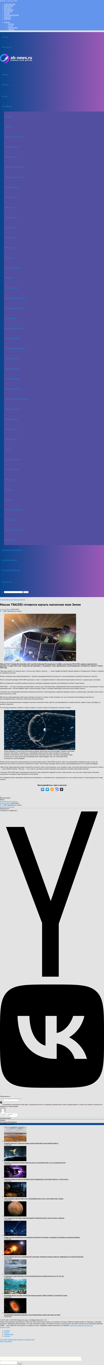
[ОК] (52, 789)
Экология (11, 520)
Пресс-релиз (12, 429)
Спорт (10, 449)
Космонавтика (13, 288)
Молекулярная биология (16, 348)
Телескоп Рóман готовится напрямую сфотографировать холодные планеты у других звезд (36, 1179)
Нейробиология (13, 379)
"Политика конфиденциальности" (81, 1325)
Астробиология (13, 187)
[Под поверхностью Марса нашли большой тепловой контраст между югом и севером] (15, 1216)
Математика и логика (15, 308)
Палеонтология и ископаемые (18, 399)
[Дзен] (61, 789)
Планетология (13, 419)
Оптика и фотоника (15, 389)
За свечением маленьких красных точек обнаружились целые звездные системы (32, 1315)
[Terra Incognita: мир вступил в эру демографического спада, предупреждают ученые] (15, 1196)
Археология (9, 4)
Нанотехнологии (14, 368)
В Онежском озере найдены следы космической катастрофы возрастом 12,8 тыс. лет (34, 1276)
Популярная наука (14, 409)
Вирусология (12, 217)
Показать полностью (7, 807)
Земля (7, 13)
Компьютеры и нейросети (17, 298)
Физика (7, 19)
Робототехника (13, 469)
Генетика (11, 227)
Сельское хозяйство (15, 459)
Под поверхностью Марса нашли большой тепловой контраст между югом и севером (34, 1218)
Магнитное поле (5, 801)
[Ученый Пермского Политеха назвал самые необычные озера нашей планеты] (15, 1141)
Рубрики (7, 106)
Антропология (13, 147)
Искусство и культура (15, 530)
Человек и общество (15, 510)
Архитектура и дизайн (16, 167)
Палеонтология (11, 15)
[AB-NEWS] (16, 63)
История (11, 258)
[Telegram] (47, 789)
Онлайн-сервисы (12, 570)
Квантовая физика (14, 268)
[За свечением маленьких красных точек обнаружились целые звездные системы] (15, 1313)
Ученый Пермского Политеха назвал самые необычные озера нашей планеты (31, 1143)
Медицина (9, 10)
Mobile (10, 116)
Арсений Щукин (6, 609)
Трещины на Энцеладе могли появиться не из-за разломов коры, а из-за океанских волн (35, 1163)
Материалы (12, 318)
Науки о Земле (13, 358)
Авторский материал (15, 137)
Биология (8, 6)
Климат (10, 278)
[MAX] (56, 789)
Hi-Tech (10, 126)
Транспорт (11, 479)
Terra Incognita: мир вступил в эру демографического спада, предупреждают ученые (33, 1199)
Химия (10, 500)
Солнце (14, 801)
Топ (6, 96)
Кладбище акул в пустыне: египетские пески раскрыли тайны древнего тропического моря (35, 1295)
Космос (7, 8)
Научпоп (8, 11)
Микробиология (13, 338)
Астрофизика (12, 197)
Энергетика (12, 540)
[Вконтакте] (42, 789)
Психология (12, 439)
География (11, 237)
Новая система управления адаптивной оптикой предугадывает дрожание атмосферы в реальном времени (42, 1237)
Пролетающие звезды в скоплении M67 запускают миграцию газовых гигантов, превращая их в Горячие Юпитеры (43, 1257)
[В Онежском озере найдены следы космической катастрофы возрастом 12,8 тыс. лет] (15, 1274)
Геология (11, 247)
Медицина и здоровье (15, 328)
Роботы (7, 17)
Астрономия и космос (15, 177)
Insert (20, 1364)
